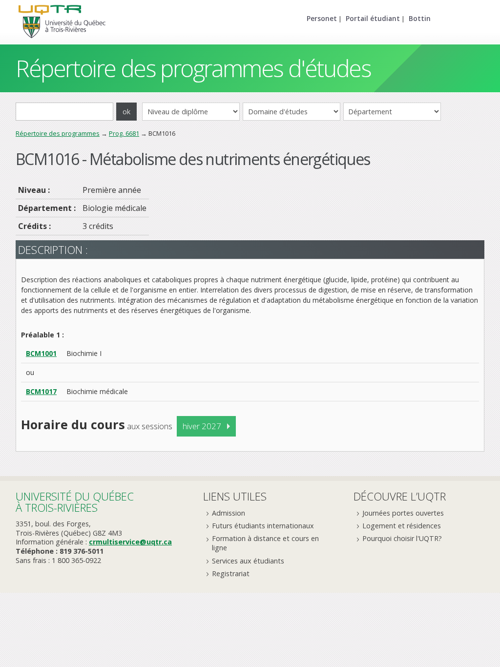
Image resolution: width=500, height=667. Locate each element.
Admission (228, 513)
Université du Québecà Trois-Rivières (75, 502)
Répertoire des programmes (58, 133)
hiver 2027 (202, 426)
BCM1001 (41, 353)
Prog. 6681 (124, 133)
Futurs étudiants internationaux (263, 525)
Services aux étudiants (248, 560)
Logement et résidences (401, 525)
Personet (322, 18)
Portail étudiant (373, 18)
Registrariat (231, 573)
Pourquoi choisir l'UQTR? (402, 538)
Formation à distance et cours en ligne (265, 543)
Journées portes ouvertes (403, 513)
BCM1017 (41, 391)
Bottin (420, 18)
